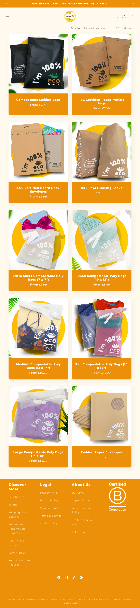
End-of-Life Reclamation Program (17, 528)
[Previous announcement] (6, 4)
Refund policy (86, 599)
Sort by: (76, 28)
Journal (13, 504)
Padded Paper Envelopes (102, 452)
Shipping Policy (50, 508)
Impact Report (81, 500)
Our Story (78, 492)
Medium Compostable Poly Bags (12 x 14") (38, 365)
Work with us (17, 552)
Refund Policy (49, 500)
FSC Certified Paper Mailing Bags (102, 101)
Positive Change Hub (82, 522)
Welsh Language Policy (82, 510)
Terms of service (122, 599)
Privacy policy (103, 599)
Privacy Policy (49, 492)
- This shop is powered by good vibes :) (55, 599)
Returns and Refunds (16, 542)
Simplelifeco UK (25, 599)
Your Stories (16, 497)
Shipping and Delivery (17, 514)
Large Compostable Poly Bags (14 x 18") (38, 453)
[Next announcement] (133, 4)
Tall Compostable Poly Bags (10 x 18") (101, 365)
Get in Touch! (80, 532)
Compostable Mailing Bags (38, 99)
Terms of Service (51, 515)
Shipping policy (72, 603)
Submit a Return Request (19, 562)
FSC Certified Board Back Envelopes (38, 189)
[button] (7, 16)
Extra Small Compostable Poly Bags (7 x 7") (38, 277)
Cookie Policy (49, 523)
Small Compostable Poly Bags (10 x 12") (101, 277)
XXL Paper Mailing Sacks (101, 188)
